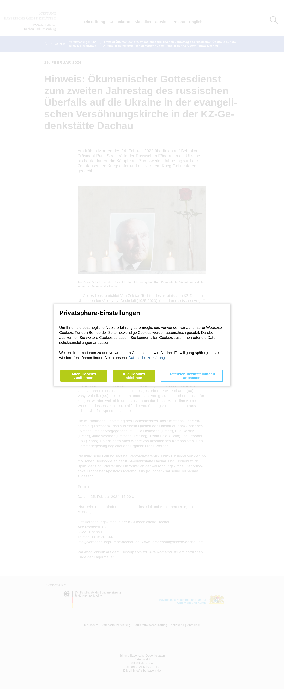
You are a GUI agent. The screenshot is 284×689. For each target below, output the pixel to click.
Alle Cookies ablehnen (134, 376)
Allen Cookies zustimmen (83, 376)
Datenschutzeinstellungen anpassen (192, 376)
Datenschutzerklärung (146, 358)
